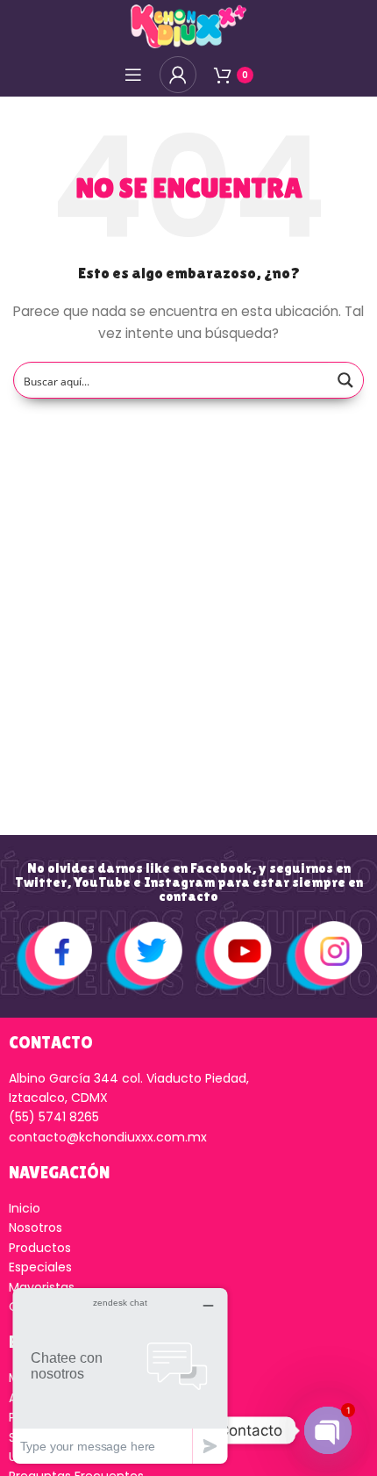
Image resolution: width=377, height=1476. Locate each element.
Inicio (24, 1208)
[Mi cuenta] (178, 74)
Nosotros (35, 1227)
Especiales (40, 1267)
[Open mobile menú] (133, 74)
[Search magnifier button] (345, 380)
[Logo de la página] (188, 25)
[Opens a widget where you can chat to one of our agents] (120, 1375)
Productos (40, 1247)
